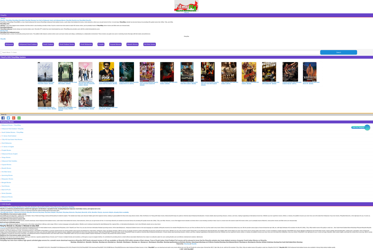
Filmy (52, 207)
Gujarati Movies (5, 164)
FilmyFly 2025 (4, 30)
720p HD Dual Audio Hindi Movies (11, 139)
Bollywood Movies (6, 197)
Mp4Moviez (20, 207)
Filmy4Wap (12, 207)
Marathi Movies (5, 168)
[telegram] (367, 127)
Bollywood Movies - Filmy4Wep (10, 125)
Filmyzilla (2, 227)
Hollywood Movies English (9, 154)
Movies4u (57, 207)
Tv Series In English (7, 146)
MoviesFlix (41, 207)
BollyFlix (34, 207)
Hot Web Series (5, 172)
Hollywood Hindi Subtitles (8, 161)
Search (338, 52)
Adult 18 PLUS (5, 189)
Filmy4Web (4, 207)
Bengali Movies (5, 182)
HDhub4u (64, 207)
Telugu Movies (5, 157)
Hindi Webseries (6, 143)
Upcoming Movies (6, 175)
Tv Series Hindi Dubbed (8, 136)
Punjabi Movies (5, 150)
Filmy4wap (187, 244)
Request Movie (5, 200)
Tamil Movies (5, 186)
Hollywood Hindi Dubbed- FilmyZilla (11, 129)
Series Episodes (6, 193)
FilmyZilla (194, 244)
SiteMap (71, 207)
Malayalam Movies (6, 179)
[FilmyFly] (186, 11)
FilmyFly (3, 15)
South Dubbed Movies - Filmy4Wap (11, 132)
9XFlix (47, 207)
